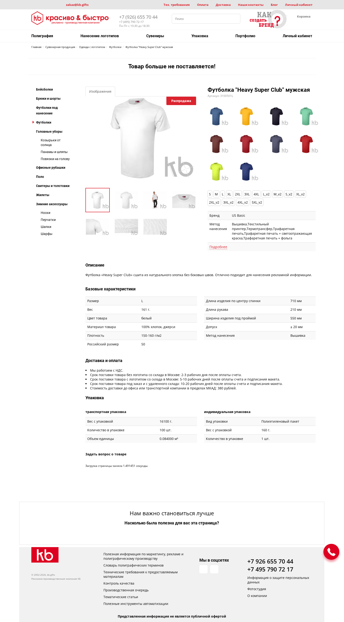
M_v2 (278, 194)
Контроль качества (118, 583)
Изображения (100, 91)
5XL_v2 (257, 202)
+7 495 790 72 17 (270, 569)
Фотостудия (256, 589)
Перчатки (48, 220)
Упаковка (199, 36)
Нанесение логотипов (100, 36)
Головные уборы (49, 131)
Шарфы (46, 234)
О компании (257, 595)
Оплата (203, 5)
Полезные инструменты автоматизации (135, 603)
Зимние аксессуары (52, 204)
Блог (274, 5)
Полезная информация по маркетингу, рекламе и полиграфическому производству (143, 556)
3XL (247, 194)
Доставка (223, 5)
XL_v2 (300, 194)
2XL (237, 194)
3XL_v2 (228, 202)
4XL (256, 194)
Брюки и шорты (48, 98)
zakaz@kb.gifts (77, 5)
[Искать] (235, 19)
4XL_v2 (243, 202)
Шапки (46, 227)
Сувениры (155, 36)
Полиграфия (42, 36)
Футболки (43, 122)
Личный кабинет (298, 5)
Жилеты (42, 195)
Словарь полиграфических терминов (133, 565)
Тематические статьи (120, 597)
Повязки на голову (55, 159)
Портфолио (245, 36)
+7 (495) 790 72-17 (131, 22)
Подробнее (218, 247)
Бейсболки (44, 89)
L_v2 (266, 194)
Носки (45, 213)
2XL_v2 (214, 202)
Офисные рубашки (50, 167)
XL (229, 194)
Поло (40, 177)
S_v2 (288, 194)
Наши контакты (250, 5)
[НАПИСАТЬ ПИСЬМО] (331, 552)
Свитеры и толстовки (53, 186)
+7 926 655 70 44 (270, 561)
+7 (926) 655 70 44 (138, 17)
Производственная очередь (126, 590)
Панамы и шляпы (54, 152)
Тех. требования (177, 5)
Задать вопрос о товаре (105, 454)
